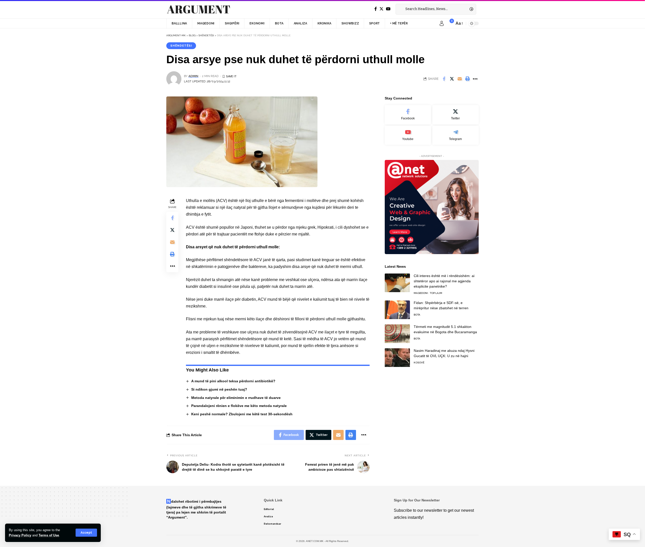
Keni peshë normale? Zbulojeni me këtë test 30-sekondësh (242, 414)
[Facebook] (375, 9)
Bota (417, 315)
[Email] (459, 79)
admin (193, 76)
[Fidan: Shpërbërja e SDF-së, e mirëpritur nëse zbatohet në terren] (397, 309)
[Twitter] (381, 9)
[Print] (467, 79)
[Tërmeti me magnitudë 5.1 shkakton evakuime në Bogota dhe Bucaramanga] (397, 333)
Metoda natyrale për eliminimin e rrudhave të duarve (236, 398)
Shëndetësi (181, 45)
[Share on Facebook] (443, 79)
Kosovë (419, 362)
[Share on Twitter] (451, 79)
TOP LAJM (436, 293)
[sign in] (441, 23)
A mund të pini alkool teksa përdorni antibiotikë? (233, 381)
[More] (475, 79)
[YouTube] (388, 9)
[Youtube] (408, 135)
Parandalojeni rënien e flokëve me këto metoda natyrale (239, 406)
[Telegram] (455, 135)
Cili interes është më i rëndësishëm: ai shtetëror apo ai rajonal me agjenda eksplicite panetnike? (444, 281)
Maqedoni (421, 293)
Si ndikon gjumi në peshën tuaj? (219, 389)
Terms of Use (49, 535)
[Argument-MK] (198, 9)
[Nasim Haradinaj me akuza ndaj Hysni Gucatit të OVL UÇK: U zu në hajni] (397, 357)
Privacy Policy (20, 535)
